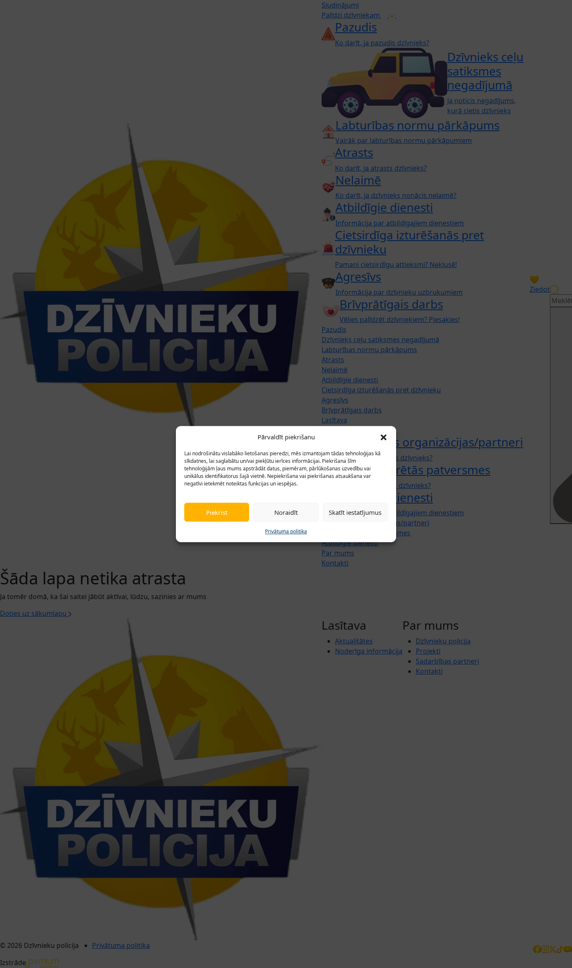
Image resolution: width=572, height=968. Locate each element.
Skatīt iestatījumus (355, 512)
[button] (383, 437)
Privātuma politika (286, 531)
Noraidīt (286, 512)
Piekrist (216, 512)
